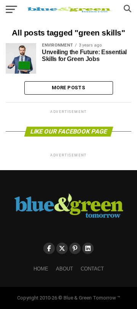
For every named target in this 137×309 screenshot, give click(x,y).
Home (40, 269)
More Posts (68, 87)
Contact (92, 269)
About (64, 269)
